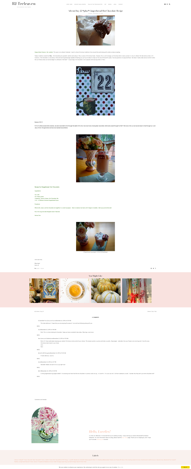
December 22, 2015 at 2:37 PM (48, 362)
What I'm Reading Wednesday (101, 459)
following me (100, 439)
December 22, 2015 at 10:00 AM (58, 353)
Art (105, 4)
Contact (121, 4)
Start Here (69, 4)
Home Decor (28, 459)
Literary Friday (19, 459)
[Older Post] (147, 311)
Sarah (39, 362)
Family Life (45, 459)
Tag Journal (68, 461)
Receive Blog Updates (80, 4)
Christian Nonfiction (142, 459)
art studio (173, 459)
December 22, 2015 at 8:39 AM (63, 320)
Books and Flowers (115, 459)
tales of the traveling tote (129, 459)
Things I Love (68, 459)
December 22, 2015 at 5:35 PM (49, 371)
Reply (38, 326)
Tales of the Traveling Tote (95, 4)
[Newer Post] (44, 311)
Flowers (52, 459)
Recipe (42, 268)
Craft (150, 459)
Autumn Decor (156, 459)
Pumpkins (41, 461)
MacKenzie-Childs (79, 459)
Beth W (40, 371)
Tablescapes (89, 459)
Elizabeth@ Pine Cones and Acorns (47, 320)
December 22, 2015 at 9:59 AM (60, 338)
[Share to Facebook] (151, 268)
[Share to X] (153, 268)
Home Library (34, 461)
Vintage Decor (76, 461)
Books (110, 4)
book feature (26, 461)
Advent (38, 268)
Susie (39, 329)
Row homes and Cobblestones (45, 338)
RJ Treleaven (24, 3)
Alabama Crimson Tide (50, 461)
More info (120, 467)
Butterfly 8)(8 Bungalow (44, 353)
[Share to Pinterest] (155, 268)
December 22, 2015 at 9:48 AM (48, 329)
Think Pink (83, 461)
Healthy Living (18, 461)
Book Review (37, 459)
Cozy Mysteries (165, 459)
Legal (115, 4)
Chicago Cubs (61, 461)
